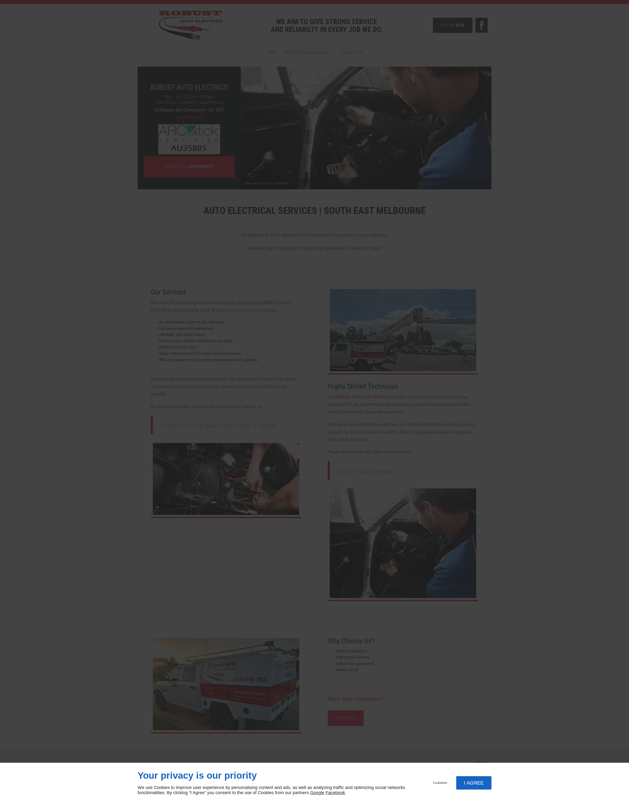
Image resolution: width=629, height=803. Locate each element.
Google (317, 792)
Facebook (335, 792)
